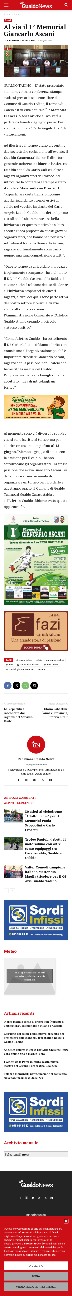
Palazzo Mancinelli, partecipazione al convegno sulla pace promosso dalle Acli (35, 1076)
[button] (66, 1221)
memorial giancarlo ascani (20, 669)
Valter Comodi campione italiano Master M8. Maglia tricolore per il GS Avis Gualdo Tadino (46, 874)
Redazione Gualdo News (21, 40)
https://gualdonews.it (36, 764)
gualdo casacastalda (28, 664)
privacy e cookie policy (26, 1243)
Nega (36, 1276)
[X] (16, 685)
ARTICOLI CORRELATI (20, 798)
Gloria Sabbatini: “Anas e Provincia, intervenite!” (55, 713)
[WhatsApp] (25, 685)
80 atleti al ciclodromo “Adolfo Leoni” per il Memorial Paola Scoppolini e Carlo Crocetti (43, 820)
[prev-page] (6, 890)
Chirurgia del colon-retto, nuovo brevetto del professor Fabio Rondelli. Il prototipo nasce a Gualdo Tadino (34, 1037)
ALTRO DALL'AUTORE (19, 803)
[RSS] (39, 1197)
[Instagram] (28, 780)
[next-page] (12, 890)
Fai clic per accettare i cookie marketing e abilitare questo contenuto (30, 976)
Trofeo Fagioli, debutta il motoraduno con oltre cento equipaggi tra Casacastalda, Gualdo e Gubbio (45, 848)
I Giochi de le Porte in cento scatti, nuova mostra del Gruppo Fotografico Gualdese (31, 1064)
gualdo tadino (51, 664)
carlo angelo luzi (55, 659)
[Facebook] (8, 685)
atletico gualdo (24, 659)
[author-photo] (36, 753)
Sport (17, 14)
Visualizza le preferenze (36, 1287)
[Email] (34, 685)
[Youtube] (52, 780)
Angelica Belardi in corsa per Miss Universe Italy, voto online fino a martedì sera (36, 1052)
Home (7, 14)
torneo (42, 669)
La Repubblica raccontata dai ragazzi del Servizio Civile (18, 715)
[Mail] (36, 780)
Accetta (36, 1266)
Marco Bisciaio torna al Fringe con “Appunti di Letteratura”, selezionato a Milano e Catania (34, 1023)
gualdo (9, 664)
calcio (39, 659)
